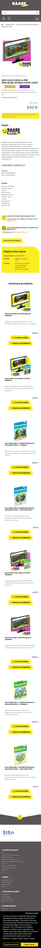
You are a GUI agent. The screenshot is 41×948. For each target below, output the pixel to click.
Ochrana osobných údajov (10, 855)
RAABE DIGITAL (9, 25)
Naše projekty (6, 896)
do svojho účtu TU (20, 232)
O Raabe (4, 909)
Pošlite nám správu (8, 901)
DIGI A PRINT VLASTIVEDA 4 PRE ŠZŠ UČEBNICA (17, 574)
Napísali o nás (6, 884)
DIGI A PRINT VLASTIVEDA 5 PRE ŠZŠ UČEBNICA (17, 379)
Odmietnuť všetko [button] (32, 913)
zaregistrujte (11, 117)
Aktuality (4, 886)
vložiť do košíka (21, 338)
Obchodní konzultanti (8, 866)
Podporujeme (6, 894)
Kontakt (4, 863)
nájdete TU (10, 221)
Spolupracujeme (7, 899)
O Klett (3, 911)
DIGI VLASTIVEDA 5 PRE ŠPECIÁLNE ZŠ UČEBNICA (18, 315)
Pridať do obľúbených (21, 343)
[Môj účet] (3, 18)
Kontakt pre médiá (7, 880)
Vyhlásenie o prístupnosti (10, 859)
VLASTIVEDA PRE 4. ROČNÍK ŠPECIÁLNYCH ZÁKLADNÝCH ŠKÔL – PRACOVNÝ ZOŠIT (19, 768)
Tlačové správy (6, 882)
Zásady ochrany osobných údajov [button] (23, 938)
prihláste (33, 114)
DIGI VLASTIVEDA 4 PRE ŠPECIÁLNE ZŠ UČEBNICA (18, 638)
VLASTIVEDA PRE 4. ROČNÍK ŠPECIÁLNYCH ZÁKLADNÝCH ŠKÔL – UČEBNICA (19, 703)
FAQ (3, 853)
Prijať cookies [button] (29, 944)
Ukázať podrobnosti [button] (11, 944)
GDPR (3, 872)
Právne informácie (7, 857)
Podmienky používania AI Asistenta (13, 861)
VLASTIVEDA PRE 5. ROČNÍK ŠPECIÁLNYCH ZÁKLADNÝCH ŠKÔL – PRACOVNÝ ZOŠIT (19, 509)
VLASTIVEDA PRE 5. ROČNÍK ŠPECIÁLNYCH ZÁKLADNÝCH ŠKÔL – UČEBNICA (19, 444)
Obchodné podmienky (11, 241)
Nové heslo (5, 870)
